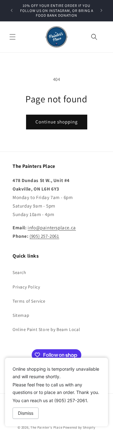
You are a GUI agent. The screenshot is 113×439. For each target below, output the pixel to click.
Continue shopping (56, 122)
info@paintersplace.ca (52, 228)
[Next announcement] (101, 10)
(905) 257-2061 (44, 236)
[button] (12, 37)
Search (19, 272)
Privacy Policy (26, 287)
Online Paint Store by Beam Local (46, 329)
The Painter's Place (46, 427)
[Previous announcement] (12, 10)
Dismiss (25, 413)
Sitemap (21, 315)
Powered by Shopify (79, 427)
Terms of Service (29, 301)
